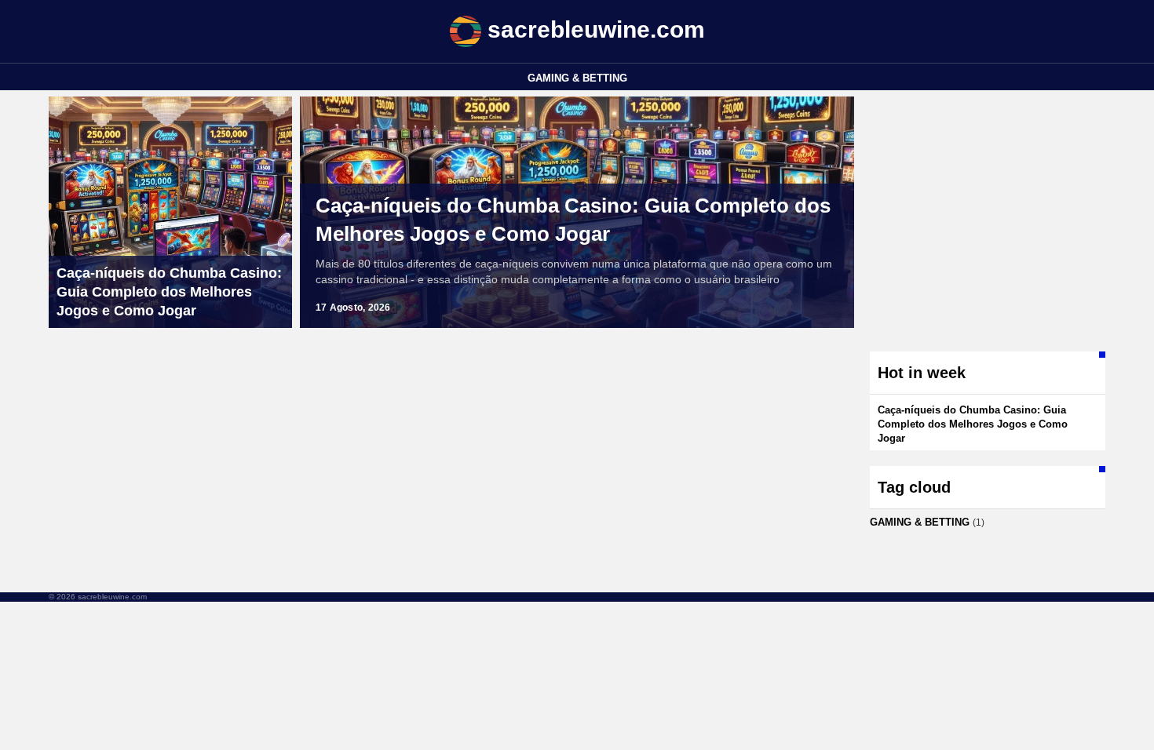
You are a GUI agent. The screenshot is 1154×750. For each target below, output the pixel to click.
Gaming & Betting (577, 78)
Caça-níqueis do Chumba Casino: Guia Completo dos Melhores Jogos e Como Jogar (573, 220)
